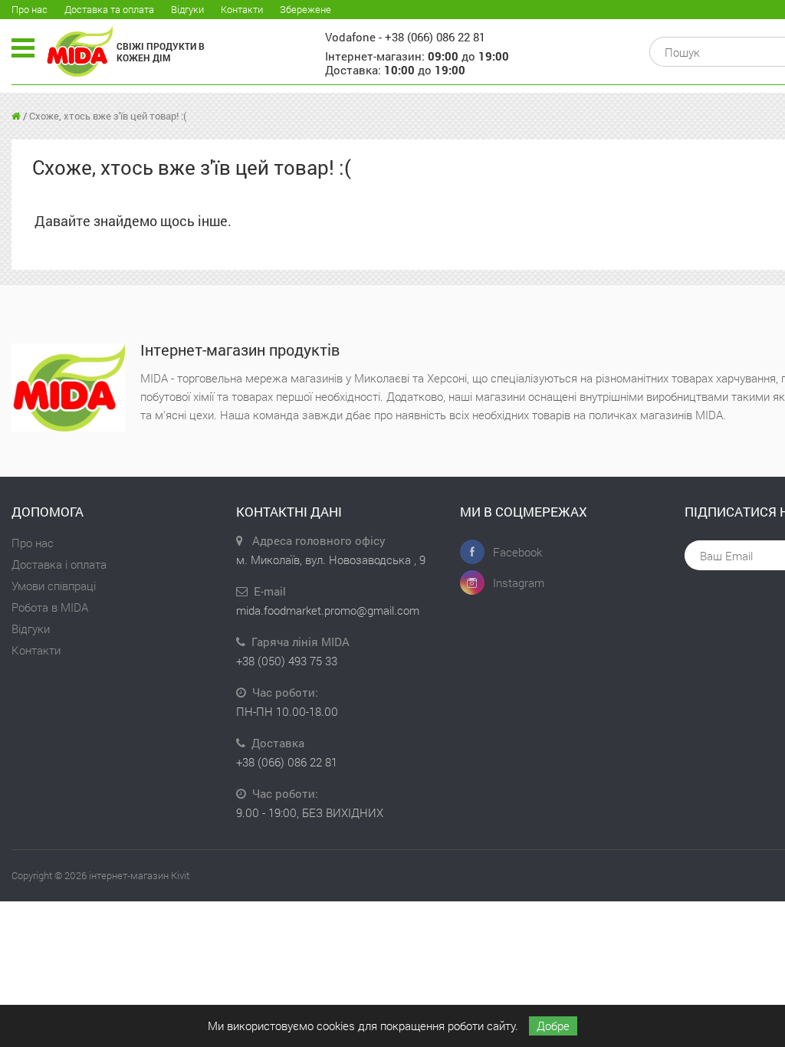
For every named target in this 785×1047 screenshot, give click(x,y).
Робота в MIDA (49, 607)
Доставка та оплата (109, 9)
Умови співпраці (53, 585)
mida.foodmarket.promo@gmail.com (327, 610)
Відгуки (187, 9)
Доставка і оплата (59, 564)
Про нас (29, 9)
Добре (553, 1025)
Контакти (242, 9)
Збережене (305, 9)
